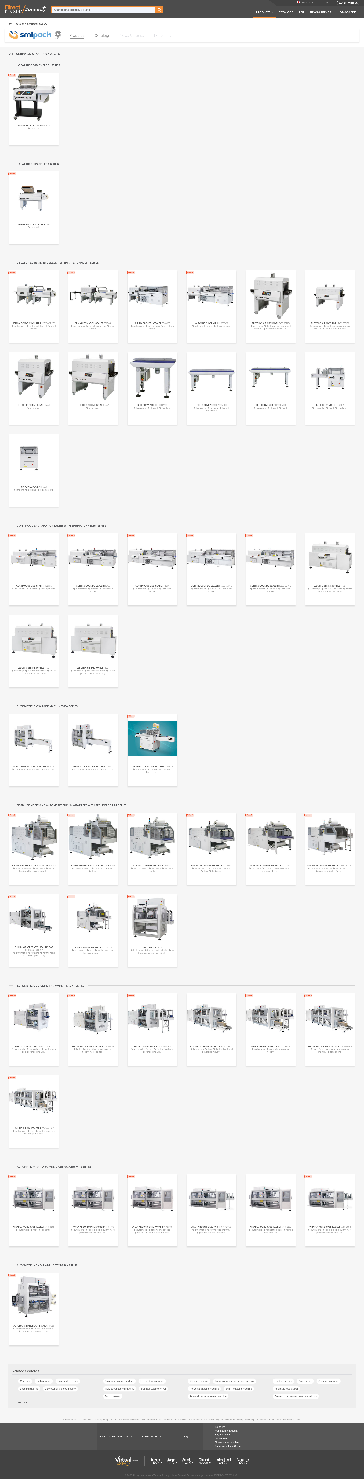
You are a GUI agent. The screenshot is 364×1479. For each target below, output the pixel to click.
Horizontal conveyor (67, 1381)
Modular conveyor (199, 1381)
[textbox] (103, 9)
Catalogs (286, 12)
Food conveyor (112, 1396)
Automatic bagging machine (119, 1381)
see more (22, 1402)
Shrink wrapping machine (239, 1388)
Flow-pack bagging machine (119, 1388)
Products (263, 12)
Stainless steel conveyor (153, 1388)
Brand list (220, 1427)
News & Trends (320, 12)
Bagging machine (29, 1388)
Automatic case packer (286, 1388)
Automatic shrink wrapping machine (208, 1396)
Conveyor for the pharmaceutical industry (296, 1396)
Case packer (305, 1381)
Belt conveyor (44, 1381)
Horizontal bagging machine (204, 1388)
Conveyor (25, 1381)
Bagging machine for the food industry (234, 1381)
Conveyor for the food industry (60, 1388)
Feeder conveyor (283, 1381)
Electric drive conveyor (152, 1381)
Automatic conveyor (328, 1381)
